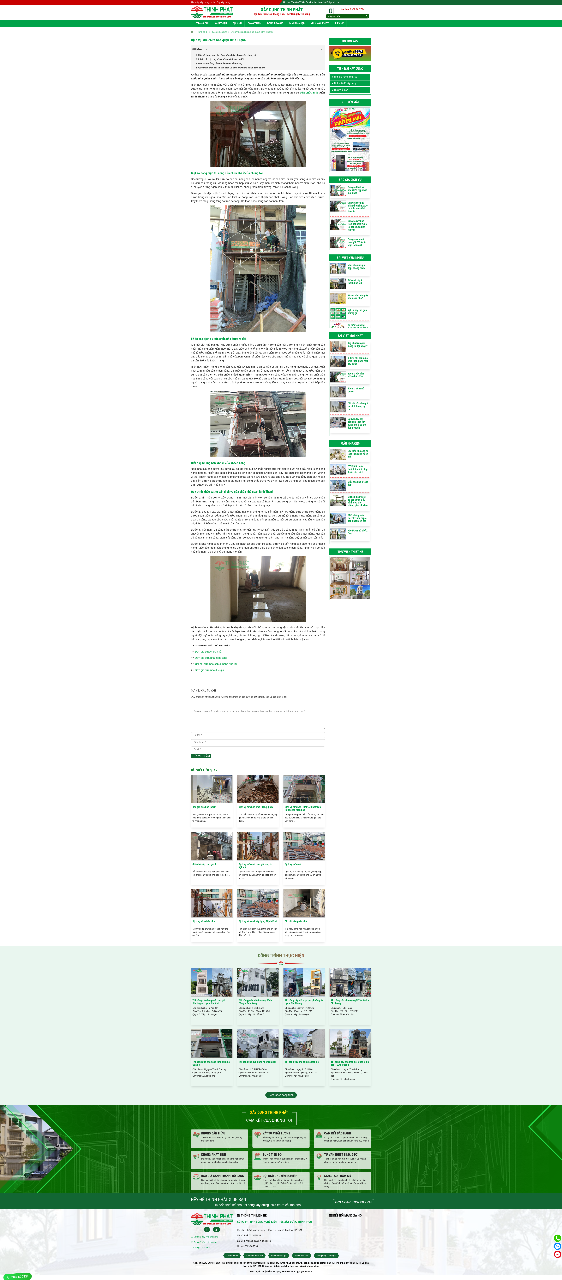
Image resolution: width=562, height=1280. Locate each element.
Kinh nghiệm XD (320, 23)
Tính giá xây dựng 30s (345, 76)
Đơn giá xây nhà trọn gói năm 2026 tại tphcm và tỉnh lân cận (357, 225)
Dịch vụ (237, 23)
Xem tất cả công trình (281, 1095)
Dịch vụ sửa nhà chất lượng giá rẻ (256, 806)
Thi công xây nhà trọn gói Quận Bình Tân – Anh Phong (350, 1063)
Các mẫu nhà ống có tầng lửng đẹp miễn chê (358, 453)
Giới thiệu (221, 23)
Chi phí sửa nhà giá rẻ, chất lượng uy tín (358, 406)
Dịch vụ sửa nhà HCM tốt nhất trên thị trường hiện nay (303, 808)
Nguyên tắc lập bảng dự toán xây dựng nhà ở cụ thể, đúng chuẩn (357, 423)
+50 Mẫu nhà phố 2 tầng (357, 532)
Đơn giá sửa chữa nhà (208, 651)
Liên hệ (339, 23)
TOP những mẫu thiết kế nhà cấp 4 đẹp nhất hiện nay (357, 518)
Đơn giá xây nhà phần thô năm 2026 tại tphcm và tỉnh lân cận (358, 207)
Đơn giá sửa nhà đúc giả (209, 670)
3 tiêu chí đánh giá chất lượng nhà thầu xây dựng (358, 360)
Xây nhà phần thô (254, 1255)
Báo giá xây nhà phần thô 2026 (356, 375)
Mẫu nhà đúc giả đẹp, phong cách (356, 267)
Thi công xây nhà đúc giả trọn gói (302, 1061)
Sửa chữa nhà (301, 1255)
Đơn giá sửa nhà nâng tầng (211, 657)
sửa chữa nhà (309, 92)
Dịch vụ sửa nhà (293, 864)
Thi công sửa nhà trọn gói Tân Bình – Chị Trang (350, 1002)
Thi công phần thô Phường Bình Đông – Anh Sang (255, 1002)
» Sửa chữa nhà (218, 32)
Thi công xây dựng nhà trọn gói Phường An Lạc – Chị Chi (208, 1002)
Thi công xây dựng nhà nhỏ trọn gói (257, 1061)
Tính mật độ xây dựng (345, 83)
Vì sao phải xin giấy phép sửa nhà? (358, 297)
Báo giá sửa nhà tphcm (204, 806)
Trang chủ (202, 23)
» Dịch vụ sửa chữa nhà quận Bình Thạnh (250, 32)
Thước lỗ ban (341, 90)
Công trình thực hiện (281, 955)
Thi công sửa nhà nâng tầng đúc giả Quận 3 (211, 1063)
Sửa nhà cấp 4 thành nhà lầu (355, 282)
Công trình (254, 23)
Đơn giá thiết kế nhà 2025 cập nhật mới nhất (357, 190)
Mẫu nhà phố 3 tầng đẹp (358, 483)
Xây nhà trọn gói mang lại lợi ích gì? (357, 345)
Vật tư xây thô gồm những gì (357, 312)
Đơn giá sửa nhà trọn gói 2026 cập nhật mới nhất (357, 242)
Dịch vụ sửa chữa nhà (203, 921)
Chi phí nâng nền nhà (296, 921)
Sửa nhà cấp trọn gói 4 (204, 864)
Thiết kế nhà (232, 1255)
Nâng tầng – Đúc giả (326, 1255)
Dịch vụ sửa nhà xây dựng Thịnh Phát (258, 921)
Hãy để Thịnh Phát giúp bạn (218, 1199)
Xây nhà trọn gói (278, 1255)
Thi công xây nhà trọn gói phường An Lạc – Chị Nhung (304, 1002)
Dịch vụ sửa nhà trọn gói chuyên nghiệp (255, 866)
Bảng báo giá (275, 23)
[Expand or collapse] (321, 49)
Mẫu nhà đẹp (297, 23)
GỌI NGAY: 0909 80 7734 (353, 1202)
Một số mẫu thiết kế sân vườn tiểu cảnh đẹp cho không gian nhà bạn (358, 501)
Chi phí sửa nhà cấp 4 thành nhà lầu (216, 663)
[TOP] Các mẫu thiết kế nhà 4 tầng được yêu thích (357, 469)
